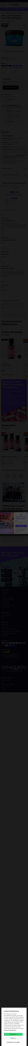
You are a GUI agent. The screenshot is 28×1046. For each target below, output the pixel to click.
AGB (21, 531)
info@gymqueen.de (18, 530)
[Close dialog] (26, 513)
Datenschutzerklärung (10, 1030)
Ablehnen (13, 1038)
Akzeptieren (13, 1034)
